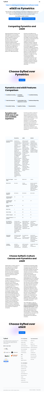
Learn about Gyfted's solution (28, 18)
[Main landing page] (6, 1)
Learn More (22, 80)
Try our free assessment (14, 18)
